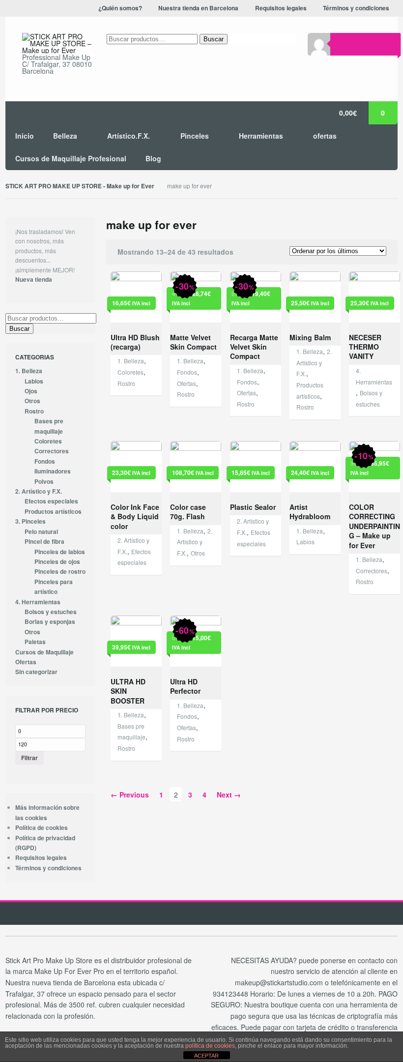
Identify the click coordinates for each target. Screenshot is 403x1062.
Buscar (213, 39)
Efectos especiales (51, 501)
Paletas (35, 642)
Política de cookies (41, 828)
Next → (229, 794)
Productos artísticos (53, 511)
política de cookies (210, 1045)
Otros (198, 553)
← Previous (130, 794)
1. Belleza (130, 360)
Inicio (24, 136)
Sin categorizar (36, 672)
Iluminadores (52, 471)
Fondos (187, 372)
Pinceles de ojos (57, 562)
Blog (153, 158)
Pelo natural (41, 532)
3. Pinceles (30, 521)
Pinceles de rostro (60, 571)
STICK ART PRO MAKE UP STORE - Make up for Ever (79, 186)
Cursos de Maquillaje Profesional (70, 158)
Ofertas (186, 383)
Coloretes (130, 372)
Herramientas (261, 136)
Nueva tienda (33, 279)
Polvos (44, 481)
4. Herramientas (37, 602)
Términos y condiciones (48, 868)
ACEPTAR (206, 1056)
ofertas (325, 136)
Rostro (126, 383)
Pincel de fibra (44, 541)
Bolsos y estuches (51, 612)
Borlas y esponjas (50, 622)
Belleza (65, 136)
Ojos (31, 391)
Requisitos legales (41, 858)
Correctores (371, 570)
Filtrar (29, 757)
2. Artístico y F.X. (314, 362)
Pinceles (194, 136)
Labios (305, 541)
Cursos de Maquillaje (44, 652)
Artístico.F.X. (128, 136)
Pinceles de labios (59, 552)
